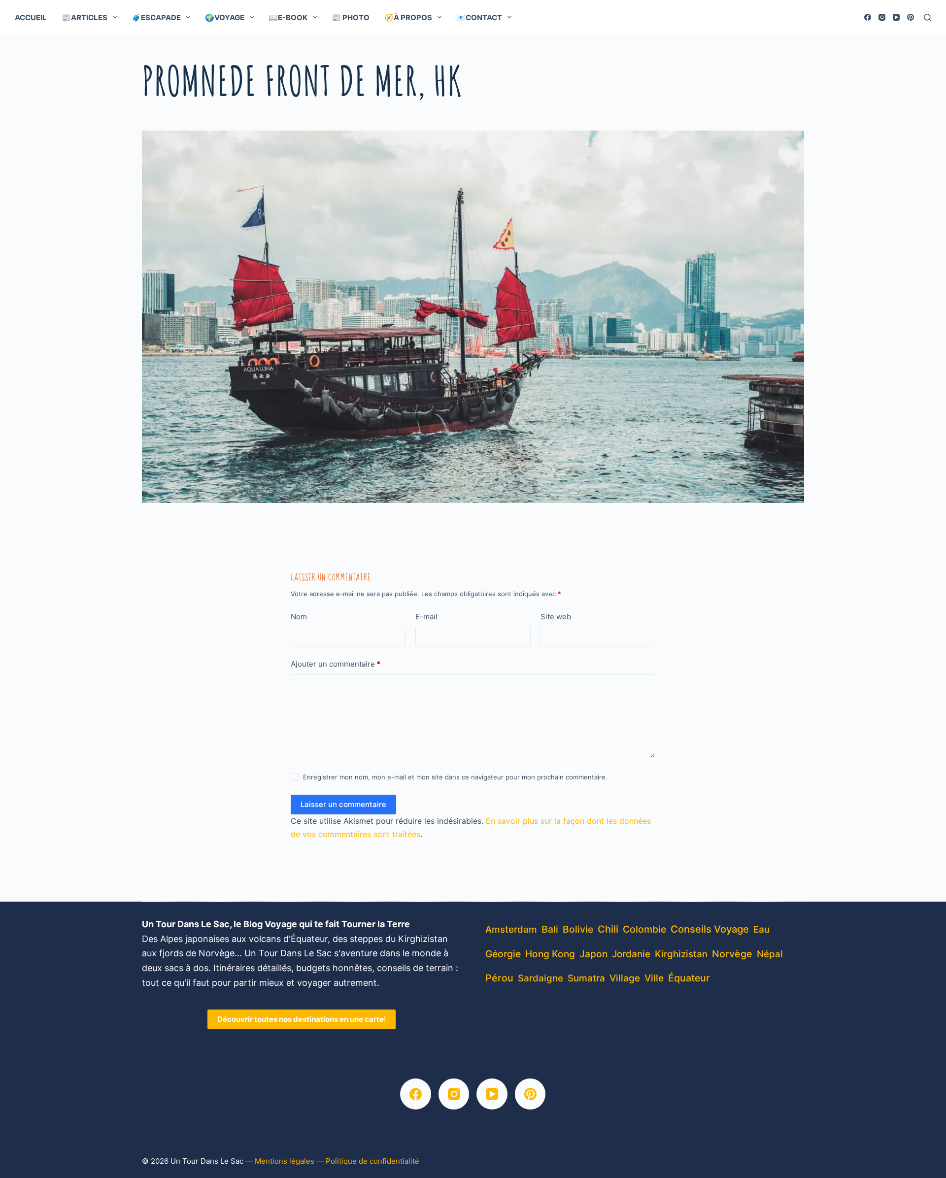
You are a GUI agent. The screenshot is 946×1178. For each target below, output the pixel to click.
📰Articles (84, 17)
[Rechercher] (927, 17)
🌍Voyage (224, 17)
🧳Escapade (156, 17)
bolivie (578, 929)
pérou (499, 978)
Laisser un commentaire (343, 804)
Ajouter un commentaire (335, 664)
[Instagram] (881, 17)
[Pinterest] (910, 17)
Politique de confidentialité (372, 1161)
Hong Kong (550, 954)
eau (761, 929)
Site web (556, 616)
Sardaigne (540, 978)
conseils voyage (710, 929)
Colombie (644, 929)
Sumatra (586, 978)
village (624, 978)
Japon (593, 954)
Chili (608, 929)
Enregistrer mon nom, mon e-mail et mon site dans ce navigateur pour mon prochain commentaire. (455, 777)
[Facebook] (867, 17)
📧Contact (479, 17)
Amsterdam (511, 929)
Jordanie (631, 954)
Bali (549, 929)
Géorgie (503, 954)
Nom (299, 616)
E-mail (426, 616)
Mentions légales (284, 1161)
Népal (770, 954)
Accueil (31, 17)
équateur (689, 978)
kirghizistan (681, 954)
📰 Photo (351, 17)
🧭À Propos (408, 17)
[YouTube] (896, 17)
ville (654, 978)
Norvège (732, 954)
